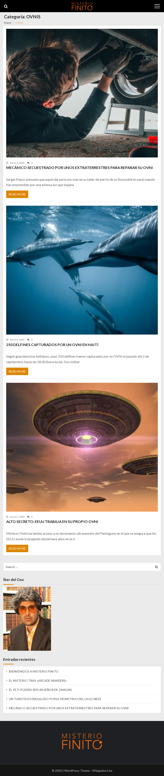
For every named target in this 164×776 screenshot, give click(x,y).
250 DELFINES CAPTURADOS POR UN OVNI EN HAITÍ (52, 344)
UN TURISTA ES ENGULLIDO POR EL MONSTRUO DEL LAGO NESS (55, 699)
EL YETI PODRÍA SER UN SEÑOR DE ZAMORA (40, 690)
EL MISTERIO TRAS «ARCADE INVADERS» (38, 680)
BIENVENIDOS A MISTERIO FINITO (33, 671)
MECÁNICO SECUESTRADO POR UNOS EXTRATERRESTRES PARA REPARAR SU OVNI (79, 167)
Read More (17, 194)
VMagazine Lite (102, 770)
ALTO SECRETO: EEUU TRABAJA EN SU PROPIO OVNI (52, 521)
